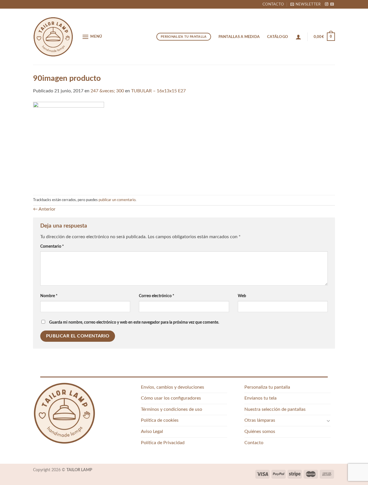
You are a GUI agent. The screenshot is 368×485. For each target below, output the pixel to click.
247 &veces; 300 (107, 91)
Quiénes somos (259, 431)
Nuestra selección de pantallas (275, 409)
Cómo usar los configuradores (171, 398)
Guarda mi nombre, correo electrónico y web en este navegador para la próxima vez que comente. (134, 322)
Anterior (44, 209)
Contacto (273, 4)
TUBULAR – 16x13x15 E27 (158, 91)
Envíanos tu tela (260, 398)
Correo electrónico (156, 296)
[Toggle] (328, 420)
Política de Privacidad (163, 442)
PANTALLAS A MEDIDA (239, 37)
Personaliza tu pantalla (267, 387)
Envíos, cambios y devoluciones (172, 387)
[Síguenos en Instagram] (326, 4)
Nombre (48, 296)
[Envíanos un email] (332, 4)
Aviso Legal (152, 431)
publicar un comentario (117, 200)
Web (242, 296)
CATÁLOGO (277, 37)
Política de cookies (160, 420)
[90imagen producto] (68, 144)
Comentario (52, 246)
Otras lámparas (259, 420)
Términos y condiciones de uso (171, 409)
